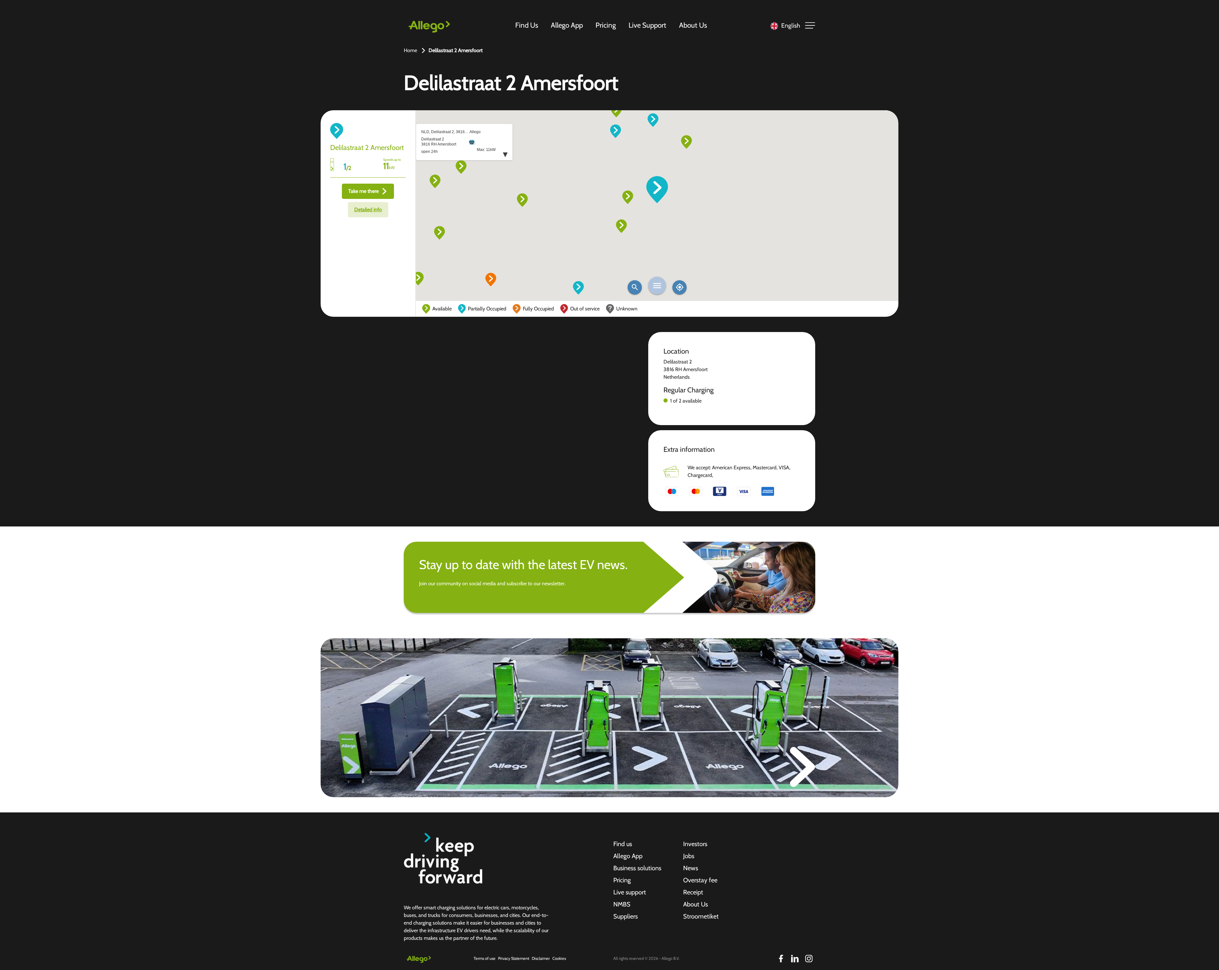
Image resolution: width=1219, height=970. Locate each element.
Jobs (688, 856)
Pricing (606, 25)
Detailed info (368, 210)
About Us (693, 25)
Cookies (559, 958)
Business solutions (637, 868)
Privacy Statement (513, 958)
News (690, 868)
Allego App (567, 25)
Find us (622, 844)
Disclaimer (541, 958)
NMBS (621, 904)
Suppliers (625, 916)
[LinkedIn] (795, 958)
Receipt (693, 892)
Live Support (647, 25)
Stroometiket (701, 916)
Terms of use (485, 958)
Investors (695, 844)
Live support (629, 892)
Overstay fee (700, 880)
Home (410, 50)
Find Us (526, 25)
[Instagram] (809, 958)
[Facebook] (781, 958)
